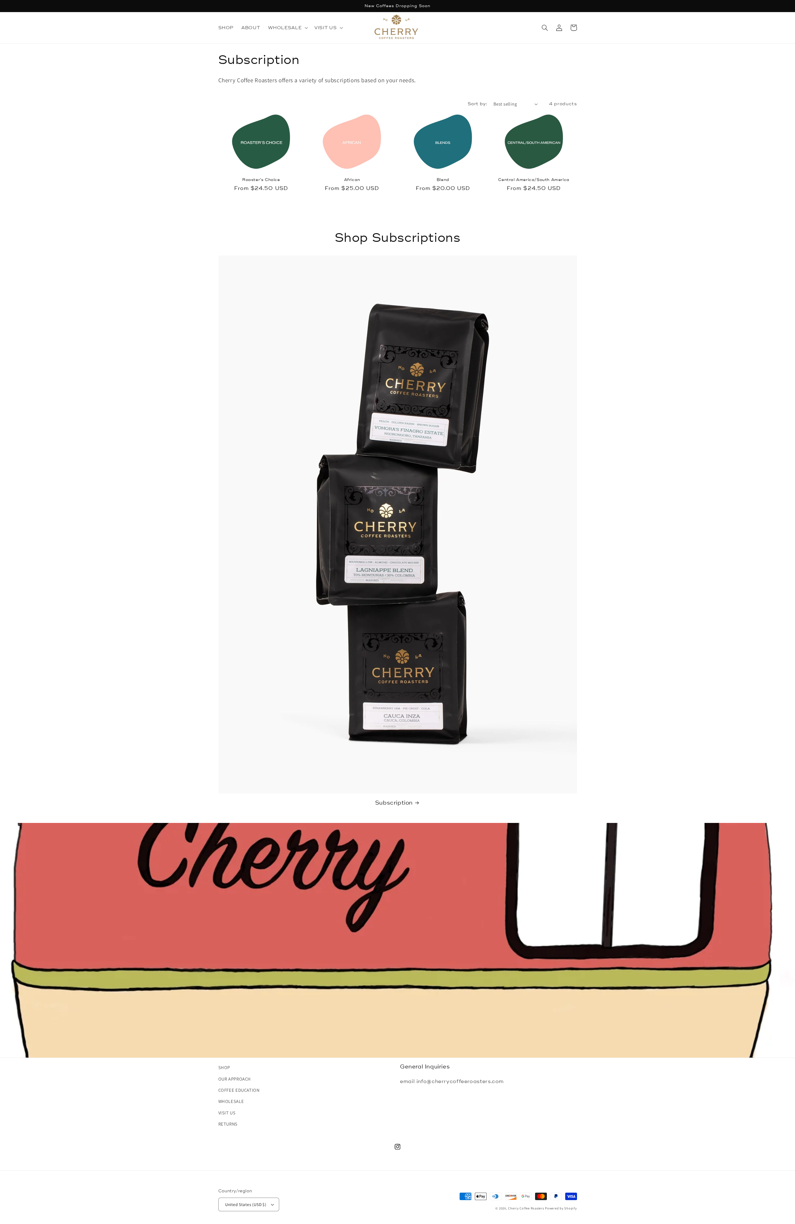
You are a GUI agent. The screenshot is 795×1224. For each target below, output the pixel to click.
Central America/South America (533, 179)
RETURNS (228, 1124)
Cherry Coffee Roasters (526, 1208)
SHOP (224, 1067)
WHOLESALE (231, 1101)
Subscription (394, 802)
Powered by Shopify (561, 1208)
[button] (287, 27)
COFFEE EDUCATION (239, 1090)
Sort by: (477, 104)
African (352, 179)
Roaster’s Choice (261, 179)
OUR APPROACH (234, 1079)
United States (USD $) (245, 1204)
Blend (443, 179)
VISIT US (227, 1113)
